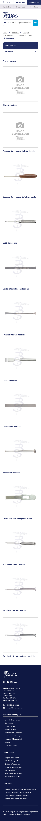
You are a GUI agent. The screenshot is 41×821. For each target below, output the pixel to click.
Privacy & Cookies (11, 745)
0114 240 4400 (13, 705)
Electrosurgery (10, 770)
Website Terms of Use (22, 814)
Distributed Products (12, 777)
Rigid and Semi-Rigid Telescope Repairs (18, 792)
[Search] (35, 23)
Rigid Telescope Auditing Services (17, 795)
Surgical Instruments (12, 758)
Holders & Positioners (12, 764)
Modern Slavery (10, 729)
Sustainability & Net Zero (13, 733)
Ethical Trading (10, 726)
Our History (9, 723)
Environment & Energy (12, 736)
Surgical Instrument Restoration (16, 799)
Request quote (20, 7)
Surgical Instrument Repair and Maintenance (20, 789)
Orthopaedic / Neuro (25, 35)
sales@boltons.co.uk (15, 708)
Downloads (34, 7)
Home (5, 33)
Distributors (7, 7)
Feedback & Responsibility (14, 739)
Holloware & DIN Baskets (14, 773)
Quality (7, 742)
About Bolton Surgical (12, 720)
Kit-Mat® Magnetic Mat (13, 767)
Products (15, 33)
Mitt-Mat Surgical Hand (13, 761)
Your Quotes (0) (34, 2)
